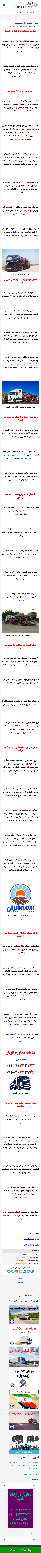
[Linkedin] (24, 1271)
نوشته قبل (20, 1278)
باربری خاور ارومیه (34, 1469)
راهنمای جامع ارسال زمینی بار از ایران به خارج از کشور (24, 1463)
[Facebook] (32, 1271)
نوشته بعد (20, 1282)
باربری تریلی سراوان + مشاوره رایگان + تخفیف (26, 1472)
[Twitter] (28, 1271)
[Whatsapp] (20, 1271)
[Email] (9, 1271)
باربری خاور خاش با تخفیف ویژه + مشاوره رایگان (25, 1466)
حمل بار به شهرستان (32, 26)
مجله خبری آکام (34, 1534)
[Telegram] (13, 1271)
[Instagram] (16, 1271)
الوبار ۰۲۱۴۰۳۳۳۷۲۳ (23, 5)
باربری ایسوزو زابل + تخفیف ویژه (30, 1475)
